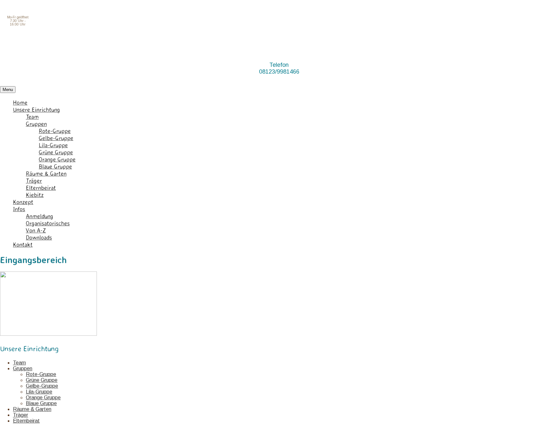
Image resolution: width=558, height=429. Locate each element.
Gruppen (36, 123)
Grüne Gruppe (56, 152)
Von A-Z (36, 230)
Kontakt (23, 244)
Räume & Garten (46, 173)
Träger (34, 180)
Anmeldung (39, 216)
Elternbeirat (41, 187)
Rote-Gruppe (55, 130)
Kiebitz (35, 194)
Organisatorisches (48, 223)
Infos (19, 208)
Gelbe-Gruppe (56, 137)
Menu (8, 89)
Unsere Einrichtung (36, 109)
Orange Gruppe (57, 159)
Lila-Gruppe (53, 144)
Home (20, 102)
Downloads (39, 237)
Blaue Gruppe (55, 166)
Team (32, 116)
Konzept (23, 201)
